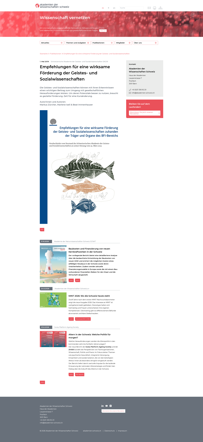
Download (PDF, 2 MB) (83, 319)
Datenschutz (109, 431)
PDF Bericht (79, 374)
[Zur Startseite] (59, 6)
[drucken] (154, 7)
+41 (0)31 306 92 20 (139, 90)
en (114, 8)
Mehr (77, 280)
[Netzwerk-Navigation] (160, 7)
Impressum (122, 431)
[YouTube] (107, 406)
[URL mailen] (149, 7)
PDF (42, 229)
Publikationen (55, 54)
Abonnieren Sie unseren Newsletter (113, 411)
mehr (71, 280)
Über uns (103, 30)
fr (108, 8)
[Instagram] (111, 406)
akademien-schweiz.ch (92, 431)
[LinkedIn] (103, 406)
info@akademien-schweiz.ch (143, 93)
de (103, 8)
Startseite (44, 54)
